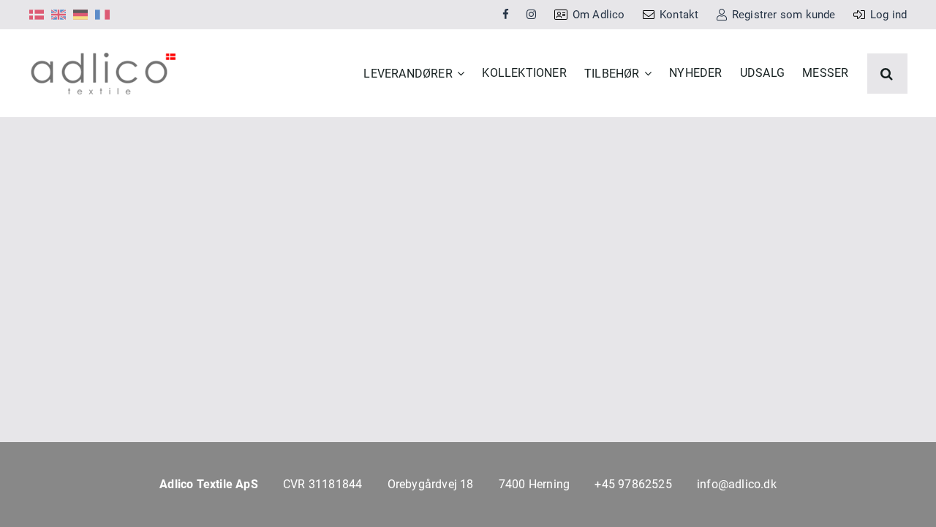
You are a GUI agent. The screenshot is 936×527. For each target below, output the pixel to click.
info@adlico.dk (737, 484)
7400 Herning (534, 484)
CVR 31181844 (322, 484)
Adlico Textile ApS (208, 484)
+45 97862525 (633, 484)
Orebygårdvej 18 (431, 484)
